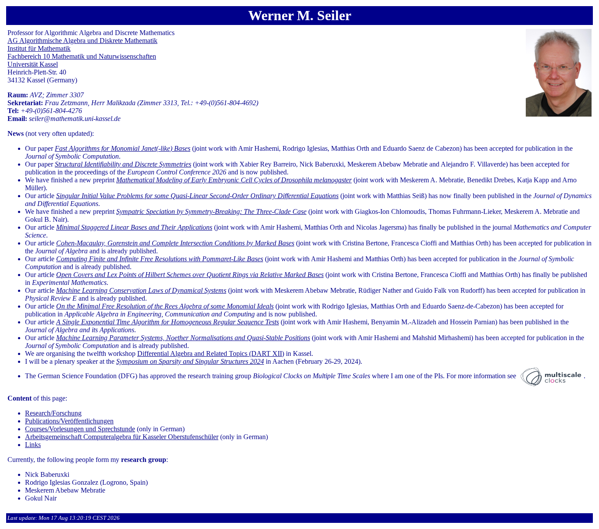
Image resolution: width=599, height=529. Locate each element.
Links (33, 444)
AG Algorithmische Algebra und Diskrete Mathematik (82, 40)
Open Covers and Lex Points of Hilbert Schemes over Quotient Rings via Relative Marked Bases (190, 274)
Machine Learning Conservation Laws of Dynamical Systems (141, 290)
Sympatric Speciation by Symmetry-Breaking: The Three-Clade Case (211, 211)
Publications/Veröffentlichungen (69, 421)
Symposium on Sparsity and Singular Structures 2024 (190, 361)
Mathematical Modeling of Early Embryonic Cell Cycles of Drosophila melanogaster (234, 180)
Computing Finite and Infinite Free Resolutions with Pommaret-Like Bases (159, 259)
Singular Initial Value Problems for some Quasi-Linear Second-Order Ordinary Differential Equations (197, 195)
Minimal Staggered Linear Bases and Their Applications (134, 227)
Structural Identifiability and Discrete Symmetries (123, 164)
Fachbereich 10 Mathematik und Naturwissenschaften (81, 56)
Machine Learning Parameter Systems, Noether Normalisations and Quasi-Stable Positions (183, 337)
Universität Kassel (32, 64)
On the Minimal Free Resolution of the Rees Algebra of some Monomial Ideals (165, 306)
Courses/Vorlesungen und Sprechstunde (80, 429)
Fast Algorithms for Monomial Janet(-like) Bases (122, 148)
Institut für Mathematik (39, 48)
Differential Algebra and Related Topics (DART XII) (210, 353)
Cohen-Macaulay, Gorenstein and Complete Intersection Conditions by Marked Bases (175, 243)
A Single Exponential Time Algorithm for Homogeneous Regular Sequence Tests (167, 322)
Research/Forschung (53, 413)
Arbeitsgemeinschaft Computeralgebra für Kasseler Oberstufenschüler (121, 436)
